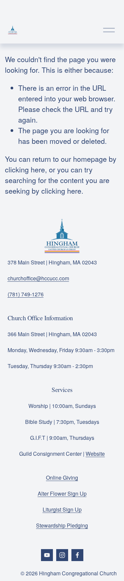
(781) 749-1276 (26, 294)
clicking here (25, 169)
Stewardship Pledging (62, 525)
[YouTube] (47, 555)
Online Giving (62, 477)
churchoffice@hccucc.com (38, 278)
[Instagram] (62, 555)
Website (95, 453)
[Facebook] (77, 555)
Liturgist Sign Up (62, 509)
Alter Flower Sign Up (62, 493)
